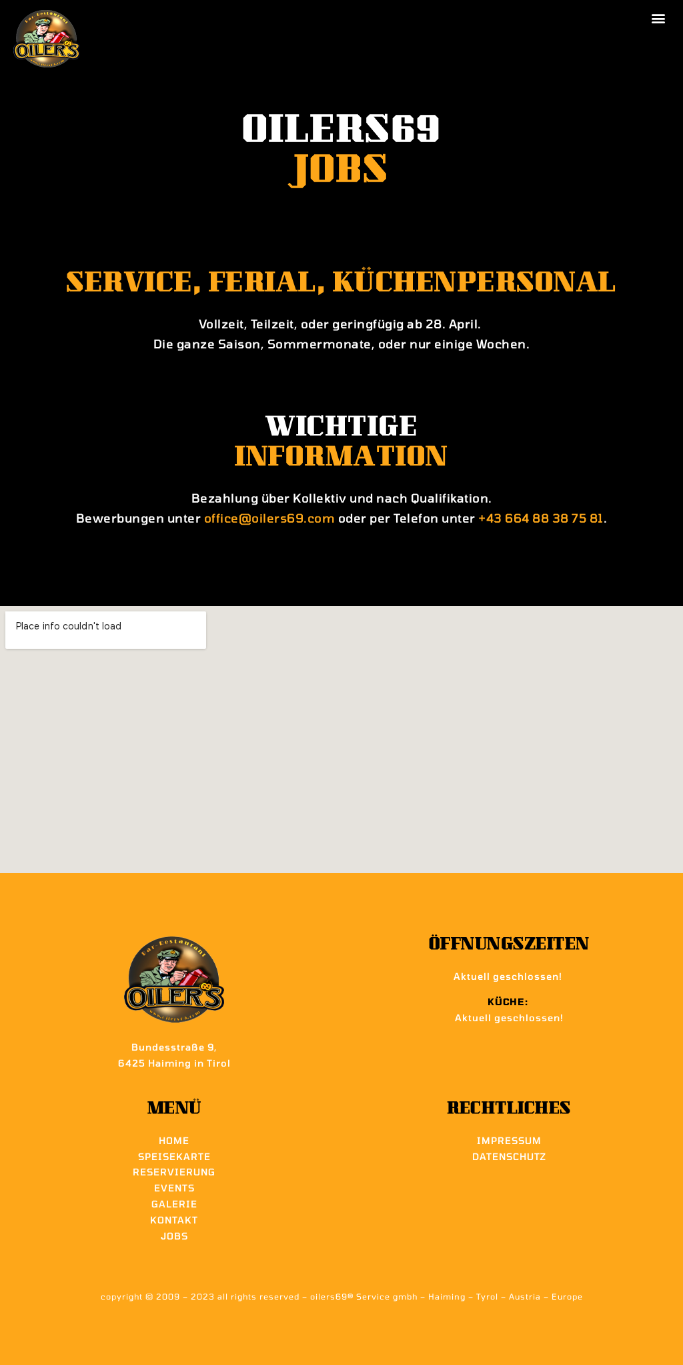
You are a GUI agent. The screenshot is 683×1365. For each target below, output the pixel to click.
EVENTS (174, 1187)
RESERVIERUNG (174, 1171)
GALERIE (174, 1203)
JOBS (174, 1236)
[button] (659, 18)
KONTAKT (174, 1219)
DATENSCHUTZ (509, 1156)
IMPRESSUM (509, 1140)
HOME (174, 1140)
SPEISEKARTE (174, 1156)
